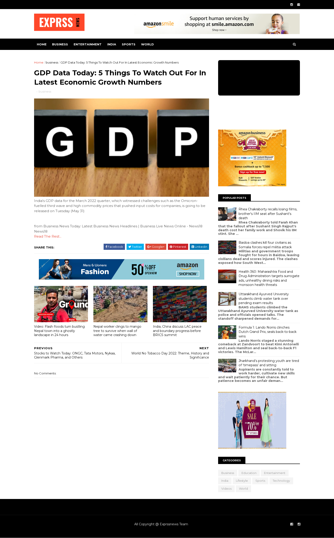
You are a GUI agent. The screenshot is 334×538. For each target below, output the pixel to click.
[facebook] (298, 4)
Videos (226, 488)
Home (42, 44)
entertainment (88, 44)
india (111, 44)
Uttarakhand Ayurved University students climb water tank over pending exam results (264, 298)
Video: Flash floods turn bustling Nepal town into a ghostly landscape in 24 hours (59, 330)
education (249, 473)
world (147, 44)
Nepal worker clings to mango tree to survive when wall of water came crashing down (117, 330)
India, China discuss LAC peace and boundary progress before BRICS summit (177, 330)
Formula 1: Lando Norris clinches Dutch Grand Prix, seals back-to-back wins (268, 331)
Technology (281, 480)
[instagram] (291, 4)
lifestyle (242, 480)
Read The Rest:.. (47, 236)
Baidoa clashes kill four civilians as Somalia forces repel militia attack (265, 245)
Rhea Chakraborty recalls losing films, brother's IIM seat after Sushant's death (268, 213)
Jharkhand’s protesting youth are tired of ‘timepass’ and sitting (269, 363)
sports (128, 44)
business (60, 44)
